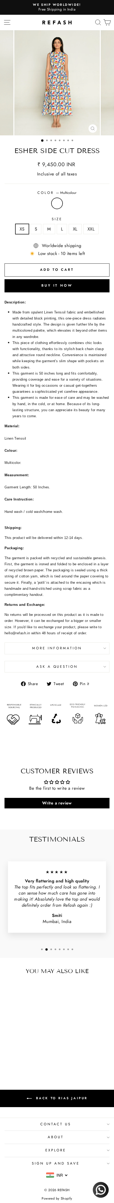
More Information (57, 648)
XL (75, 229)
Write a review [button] (57, 803)
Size (57, 219)
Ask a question (57, 666)
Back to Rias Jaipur (60, 1098)
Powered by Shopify (57, 1198)
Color (57, 192)
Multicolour (57, 203)
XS (22, 229)
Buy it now (57, 285)
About (56, 1137)
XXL (90, 229)
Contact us (55, 1124)
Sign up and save (56, 1163)
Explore (55, 1150)
